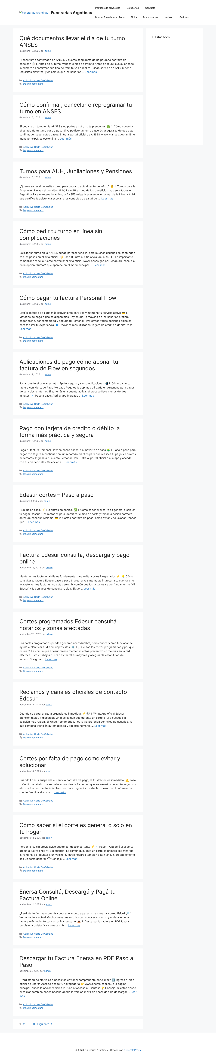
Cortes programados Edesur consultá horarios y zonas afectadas (68, 624)
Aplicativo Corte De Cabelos (38, 80)
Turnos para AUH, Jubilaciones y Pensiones (75, 171)
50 (33, 1024)
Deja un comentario (33, 83)
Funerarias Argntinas (71, 12)
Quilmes (184, 17)
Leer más (91, 71)
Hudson (168, 17)
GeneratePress (132, 1050)
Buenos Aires (150, 17)
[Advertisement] (174, 91)
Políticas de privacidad (107, 7)
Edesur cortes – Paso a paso (56, 494)
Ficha (134, 17)
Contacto (150, 7)
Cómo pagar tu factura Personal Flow (67, 297)
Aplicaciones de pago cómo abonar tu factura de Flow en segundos (68, 365)
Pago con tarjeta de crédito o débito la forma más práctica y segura (69, 431)
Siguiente (44, 1024)
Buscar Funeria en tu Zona (109, 17)
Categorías (133, 7)
